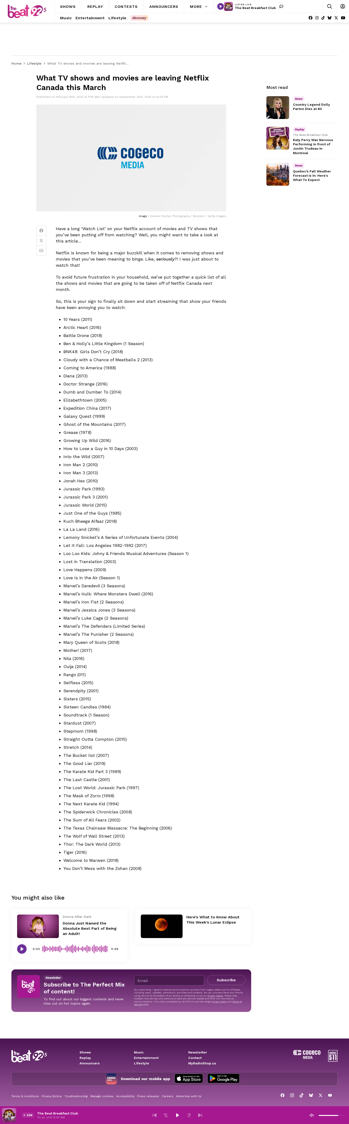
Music (139, 1052)
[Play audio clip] (22, 949)
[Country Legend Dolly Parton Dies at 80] (277, 107)
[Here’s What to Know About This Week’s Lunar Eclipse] (162, 926)
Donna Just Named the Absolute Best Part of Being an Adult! (90, 928)
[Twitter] (41, 241)
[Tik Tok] (323, 18)
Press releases (148, 1096)
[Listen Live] (220, 6)
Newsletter (197, 1052)
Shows (85, 1052)
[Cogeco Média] (307, 1057)
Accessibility (125, 1096)
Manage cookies (101, 1096)
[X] (336, 18)
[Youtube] (343, 18)
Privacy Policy (219, 1001)
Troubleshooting (76, 1096)
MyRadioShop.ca (202, 1063)
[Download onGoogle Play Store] (224, 1079)
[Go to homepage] (27, 11)
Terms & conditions (25, 1096)
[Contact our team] (281, 6)
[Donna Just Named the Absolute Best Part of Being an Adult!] (38, 926)
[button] (154, 1115)
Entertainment (146, 1058)
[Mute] (311, 1115)
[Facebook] (310, 18)
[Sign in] (342, 6)
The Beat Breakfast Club (255, 8)
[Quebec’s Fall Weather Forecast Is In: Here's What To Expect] (277, 174)
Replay (85, 1058)
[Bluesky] (329, 18)
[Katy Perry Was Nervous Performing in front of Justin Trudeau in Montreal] (277, 138)
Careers (167, 1096)
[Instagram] (317, 18)
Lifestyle (141, 1063)
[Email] (41, 251)
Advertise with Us (188, 1096)
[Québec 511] (333, 1060)
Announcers (90, 1063)
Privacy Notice (215, 995)
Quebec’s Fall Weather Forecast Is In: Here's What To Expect (312, 175)
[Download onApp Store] (189, 1079)
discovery (139, 18)
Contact (195, 1058)
